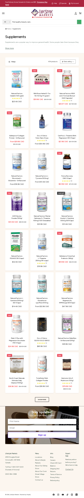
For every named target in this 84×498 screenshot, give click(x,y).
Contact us (39, 480)
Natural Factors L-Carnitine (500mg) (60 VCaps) (16, 300)
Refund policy (55, 480)
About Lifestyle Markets (40, 461)
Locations (38, 457)
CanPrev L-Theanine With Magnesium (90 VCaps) (67, 137)
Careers (52, 460)
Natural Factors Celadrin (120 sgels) (17, 95)
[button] (3, 13)
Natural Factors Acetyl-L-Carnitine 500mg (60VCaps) (67, 218)
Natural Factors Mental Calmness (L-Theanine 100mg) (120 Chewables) (42, 218)
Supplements (17, 29)
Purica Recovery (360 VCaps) (67, 177)
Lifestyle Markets (14, 494)
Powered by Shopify (25, 494)
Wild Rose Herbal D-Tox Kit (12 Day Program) (42, 95)
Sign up (42, 435)
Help (55, 3)
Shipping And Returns (54, 470)
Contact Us (69, 469)
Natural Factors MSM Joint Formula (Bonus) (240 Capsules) (67, 96)
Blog (51, 457)
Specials (63, 3)
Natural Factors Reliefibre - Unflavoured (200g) (67, 339)
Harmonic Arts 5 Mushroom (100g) (67, 379)
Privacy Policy (54, 477)
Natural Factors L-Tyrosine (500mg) (41, 177)
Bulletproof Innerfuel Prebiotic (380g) (67, 257)
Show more (9, 48)
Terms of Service (55, 474)
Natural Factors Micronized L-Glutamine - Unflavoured (17, 178)
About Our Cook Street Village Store (41, 474)
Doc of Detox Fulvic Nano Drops (42, 137)
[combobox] (47, 22)
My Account (75, 3)
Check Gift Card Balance (55, 464)
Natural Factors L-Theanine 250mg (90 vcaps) (42, 258)
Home (9, 29)
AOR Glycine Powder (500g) (16, 217)
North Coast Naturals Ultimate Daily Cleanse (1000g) (17, 380)
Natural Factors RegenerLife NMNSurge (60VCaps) (67, 300)
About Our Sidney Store (41, 467)
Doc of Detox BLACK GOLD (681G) (42, 339)
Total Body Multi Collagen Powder (42, 379)
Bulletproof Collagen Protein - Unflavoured (16, 137)
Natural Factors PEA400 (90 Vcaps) (17, 257)
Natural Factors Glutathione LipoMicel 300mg (42, 300)
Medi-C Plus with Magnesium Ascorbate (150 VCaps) (17, 340)
